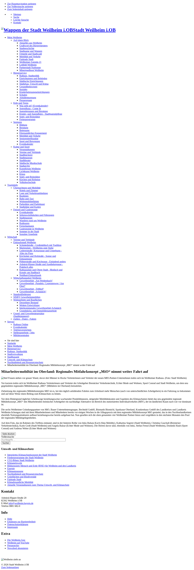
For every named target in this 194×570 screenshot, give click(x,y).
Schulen (23, 95)
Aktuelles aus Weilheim (30, 43)
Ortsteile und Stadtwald (30, 54)
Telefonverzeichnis (22, 330)
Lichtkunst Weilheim (29, 171)
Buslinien (23, 196)
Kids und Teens (20, 103)
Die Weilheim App (16, 540)
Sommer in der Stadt (29, 231)
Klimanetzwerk (14, 463)
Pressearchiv (13, 545)
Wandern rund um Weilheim (32, 220)
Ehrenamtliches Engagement (33, 133)
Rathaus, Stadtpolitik (29, 75)
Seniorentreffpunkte (28, 138)
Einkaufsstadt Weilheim (24, 242)
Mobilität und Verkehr (29, 56)
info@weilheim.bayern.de (20, 503)
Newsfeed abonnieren (17, 548)
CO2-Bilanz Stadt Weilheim (20, 460)
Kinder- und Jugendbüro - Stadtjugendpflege (40, 114)
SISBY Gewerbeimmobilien (26, 297)
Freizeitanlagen (26, 226)
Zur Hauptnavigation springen (21, 3)
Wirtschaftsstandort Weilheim (27, 278)
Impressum (12, 527)
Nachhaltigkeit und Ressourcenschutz (25, 474)
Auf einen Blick (21, 40)
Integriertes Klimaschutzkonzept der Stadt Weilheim (32, 455)
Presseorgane (25, 100)
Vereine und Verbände (30, 152)
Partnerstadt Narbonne (30, 67)
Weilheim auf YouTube (18, 542)
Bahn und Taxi (26, 198)
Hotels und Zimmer (28, 190)
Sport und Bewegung (29, 141)
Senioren (17, 122)
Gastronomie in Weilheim (31, 228)
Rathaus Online (20, 324)
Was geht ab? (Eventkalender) (33, 105)
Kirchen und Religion (29, 179)
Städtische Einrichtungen (31, 81)
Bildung (23, 125)
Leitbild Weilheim (28, 64)
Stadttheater (25, 160)
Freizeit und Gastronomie (25, 209)
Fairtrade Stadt (26, 59)
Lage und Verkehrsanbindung (33, 193)
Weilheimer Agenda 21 (30, 62)
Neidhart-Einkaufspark (30, 275)
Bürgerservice (20, 73)
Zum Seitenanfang (10, 567)
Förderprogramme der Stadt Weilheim (25, 457)
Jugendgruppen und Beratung (33, 111)
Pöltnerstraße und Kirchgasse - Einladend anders (42, 261)
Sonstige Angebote (28, 234)
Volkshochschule (27, 182)
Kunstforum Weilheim (30, 168)
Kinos (22, 174)
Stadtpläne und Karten (30, 207)
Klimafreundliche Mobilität (20, 482)
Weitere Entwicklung (29, 305)
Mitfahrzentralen (21, 335)
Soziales (23, 89)
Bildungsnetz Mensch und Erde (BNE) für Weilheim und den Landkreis (41, 465)
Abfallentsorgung (27, 97)
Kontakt (17, 22)
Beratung (23, 127)
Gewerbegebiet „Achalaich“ (32, 291)
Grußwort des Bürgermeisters (33, 45)
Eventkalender (26, 144)
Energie (11, 468)
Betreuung (24, 130)
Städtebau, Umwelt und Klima (33, 84)
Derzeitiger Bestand (28, 302)
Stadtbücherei (25, 155)
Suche (16, 17)
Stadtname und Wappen (30, 51)
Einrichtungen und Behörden (33, 78)
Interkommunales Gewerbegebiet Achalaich (40, 308)
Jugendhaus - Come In (30, 108)
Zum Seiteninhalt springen (19, 9)
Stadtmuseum (25, 157)
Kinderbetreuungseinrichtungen (34, 92)
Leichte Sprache (21, 20)
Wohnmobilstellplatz (29, 201)
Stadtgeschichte (26, 48)
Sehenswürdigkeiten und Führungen (36, 215)
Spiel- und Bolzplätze (29, 116)
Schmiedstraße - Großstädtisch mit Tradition (40, 245)
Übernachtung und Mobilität (26, 187)
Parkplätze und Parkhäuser (32, 204)
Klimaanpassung (15, 471)
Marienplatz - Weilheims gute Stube (36, 248)
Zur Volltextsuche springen (20, 6)
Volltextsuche (7, 436)
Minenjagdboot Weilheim (31, 70)
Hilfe (9, 519)
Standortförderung (22, 294)
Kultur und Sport (21, 146)
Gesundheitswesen (28, 86)
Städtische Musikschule (30, 163)
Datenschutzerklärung (17, 524)
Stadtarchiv (24, 166)
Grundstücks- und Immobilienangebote (38, 310)
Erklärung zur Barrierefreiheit (21, 521)
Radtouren (24, 223)
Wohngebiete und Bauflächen (27, 300)
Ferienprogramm (27, 119)
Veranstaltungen (27, 149)
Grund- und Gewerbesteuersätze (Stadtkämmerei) (28, 314)
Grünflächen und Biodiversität (21, 476)
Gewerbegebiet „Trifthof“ (31, 289)
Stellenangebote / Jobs (24, 332)
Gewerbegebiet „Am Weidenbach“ (36, 280)
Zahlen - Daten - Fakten (24, 319)
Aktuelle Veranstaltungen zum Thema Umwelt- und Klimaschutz (38, 485)
